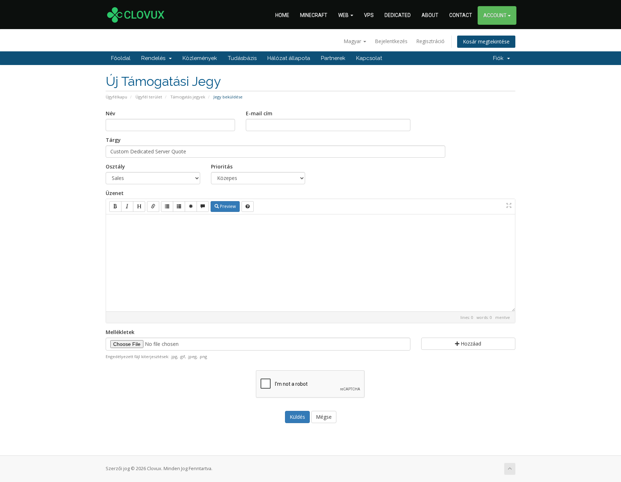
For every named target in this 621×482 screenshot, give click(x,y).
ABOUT (430, 15)
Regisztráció (430, 41)
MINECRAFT (313, 15)
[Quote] (203, 206)
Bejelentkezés (391, 41)
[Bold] (115, 206)
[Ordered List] (179, 206)
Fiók (499, 58)
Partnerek (333, 58)
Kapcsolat (369, 58)
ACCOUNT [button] (495, 15)
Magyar (353, 41)
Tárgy (113, 139)
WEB (344, 15)
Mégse (324, 416)
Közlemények (200, 58)
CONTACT (460, 15)
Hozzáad (470, 343)
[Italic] (127, 206)
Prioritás (222, 166)
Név (110, 113)
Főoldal (120, 58)
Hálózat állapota (288, 58)
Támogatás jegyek (187, 96)
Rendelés (154, 58)
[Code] (191, 206)
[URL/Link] (153, 206)
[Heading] (139, 206)
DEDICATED (398, 15)
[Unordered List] (167, 206)
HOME (282, 15)
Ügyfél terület (148, 96)
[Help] (248, 206)
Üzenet (115, 193)
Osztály (115, 166)
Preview (227, 206)
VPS (369, 15)
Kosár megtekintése (486, 41)
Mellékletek (120, 332)
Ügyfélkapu (116, 96)
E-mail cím (259, 113)
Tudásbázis (242, 58)
